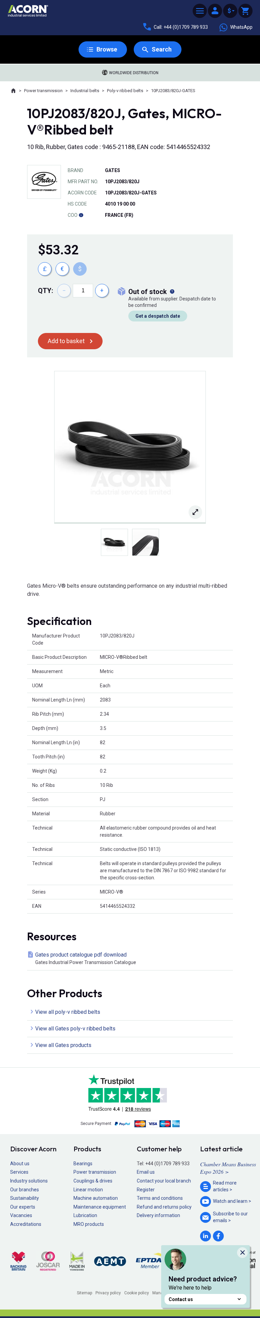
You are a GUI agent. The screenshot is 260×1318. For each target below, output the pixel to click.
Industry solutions (29, 1181)
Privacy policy (108, 1293)
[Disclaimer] (81, 215)
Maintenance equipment (99, 1207)
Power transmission (43, 90)
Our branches (24, 1189)
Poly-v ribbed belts (125, 90)
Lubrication (85, 1215)
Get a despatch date (157, 316)
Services (19, 1172)
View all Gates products (63, 1045)
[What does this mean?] (172, 292)
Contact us (181, 1299)
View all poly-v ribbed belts (67, 1012)
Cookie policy (136, 1293)
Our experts (22, 1207)
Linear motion (88, 1189)
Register (146, 1189)
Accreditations (25, 1224)
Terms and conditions (160, 1198)
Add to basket (66, 340)
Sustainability (24, 1198)
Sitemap (84, 1293)
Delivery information (158, 1215)
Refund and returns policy (164, 1207)
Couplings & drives (92, 1181)
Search (162, 49)
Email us (146, 1172)
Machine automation (95, 1198)
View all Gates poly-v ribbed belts (75, 1028)
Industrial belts (84, 90)
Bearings (82, 1163)
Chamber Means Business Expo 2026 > (228, 1167)
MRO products (88, 1224)
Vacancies (21, 1215)
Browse (106, 49)
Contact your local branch (164, 1181)
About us (19, 1163)
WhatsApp (241, 27)
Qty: (45, 291)
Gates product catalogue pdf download (85, 958)
